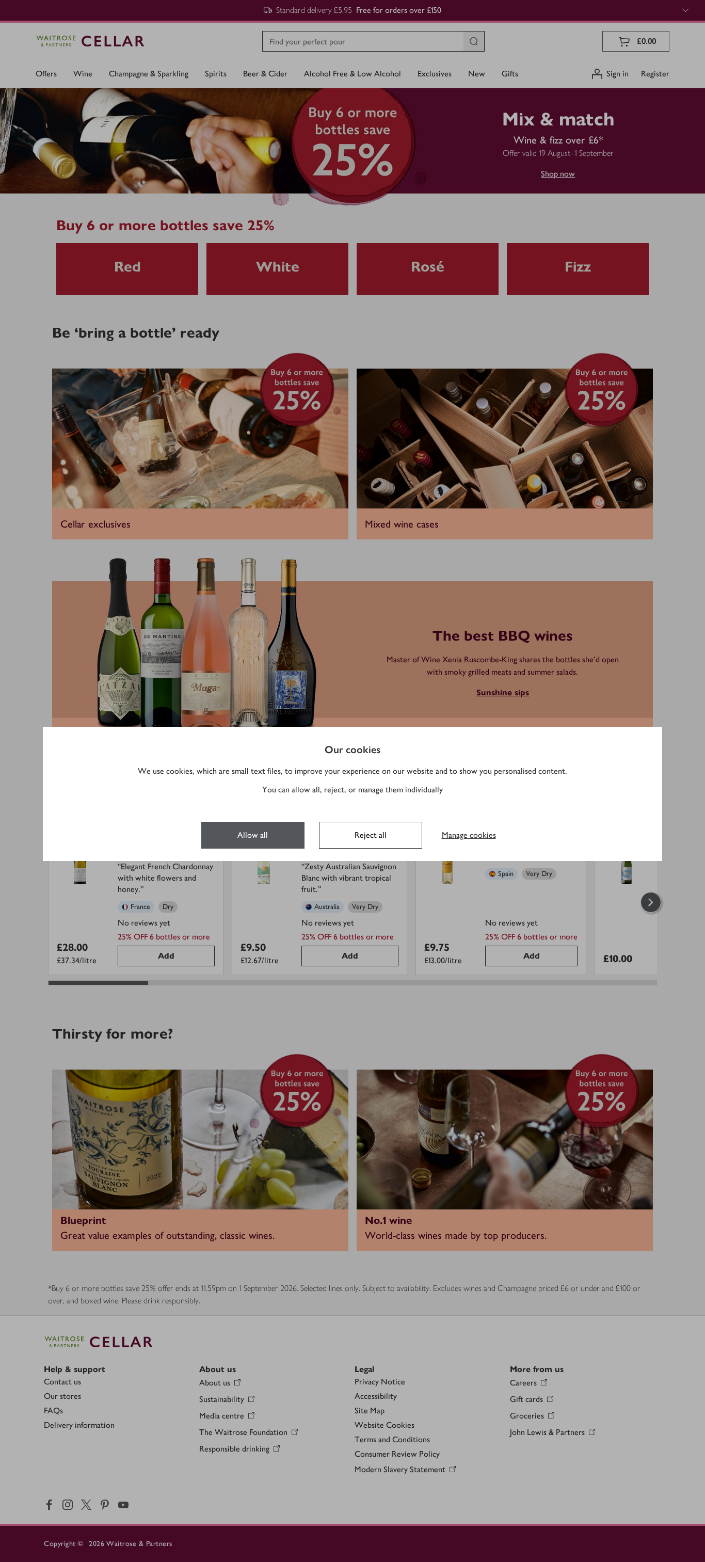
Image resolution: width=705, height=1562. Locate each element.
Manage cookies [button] (469, 835)
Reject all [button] (371, 835)
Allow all (252, 835)
